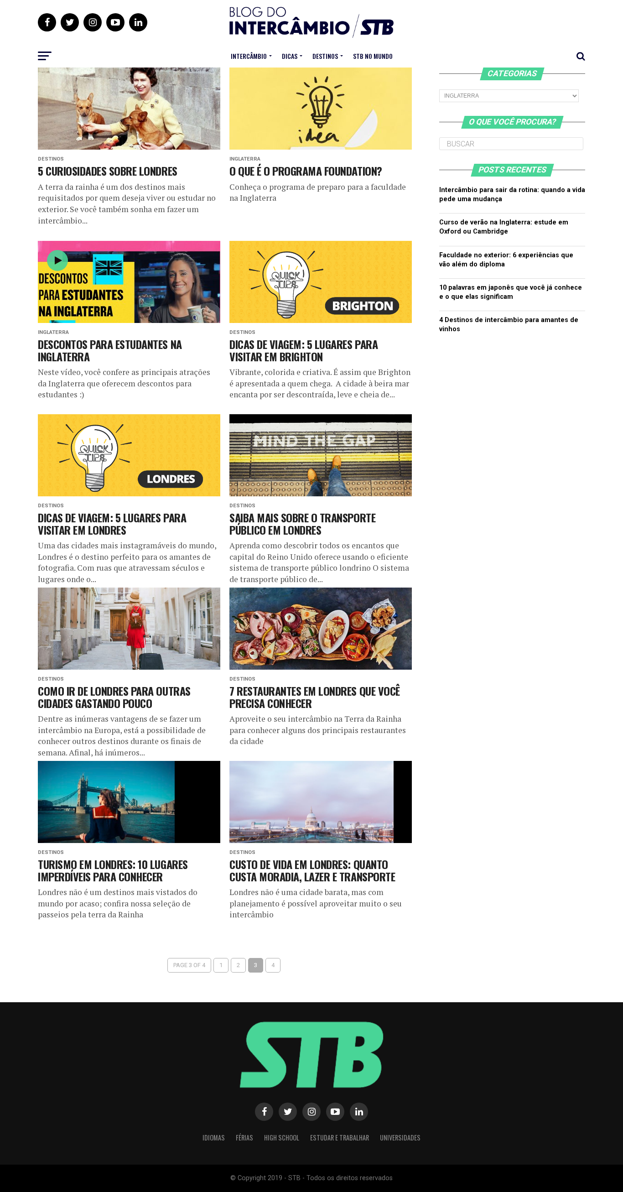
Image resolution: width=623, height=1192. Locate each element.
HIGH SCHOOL (281, 1137)
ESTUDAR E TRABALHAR (339, 1137)
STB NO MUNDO (373, 56)
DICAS (289, 56)
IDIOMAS (213, 1137)
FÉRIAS (244, 1137)
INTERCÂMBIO (249, 56)
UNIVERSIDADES (400, 1137)
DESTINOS (325, 56)
